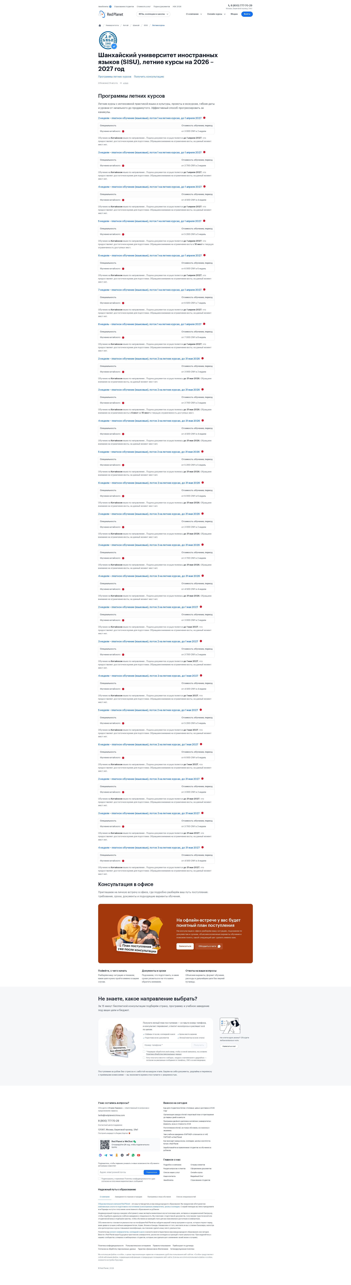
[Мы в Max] (100, 1155)
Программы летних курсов (114, 76)
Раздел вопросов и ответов (174, 1168)
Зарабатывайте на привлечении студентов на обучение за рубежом (187, 1149)
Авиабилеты (168, 1180)
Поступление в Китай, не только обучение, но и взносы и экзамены (186, 1129)
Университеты (112, 25)
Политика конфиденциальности (111, 1246)
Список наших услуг (171, 1172)
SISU (146, 25)
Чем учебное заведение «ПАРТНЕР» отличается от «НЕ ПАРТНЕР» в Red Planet (185, 1136)
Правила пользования (162, 1246)
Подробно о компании (172, 1165)
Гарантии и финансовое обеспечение (153, 1249)
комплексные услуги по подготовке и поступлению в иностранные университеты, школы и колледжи (139, 1207)
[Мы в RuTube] (128, 1155)
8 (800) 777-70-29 (241, 5)
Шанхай (136, 25)
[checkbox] (144, 1051)
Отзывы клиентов (198, 1165)
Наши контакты (169, 1176)
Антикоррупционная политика (182, 1249)
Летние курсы (158, 25)
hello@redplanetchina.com (111, 1115)
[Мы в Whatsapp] (133, 1155)
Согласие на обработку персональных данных (117, 1249)
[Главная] (99, 25)
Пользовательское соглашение (138, 1246)
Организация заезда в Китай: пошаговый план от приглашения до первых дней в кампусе (188, 1116)
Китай (125, 25)
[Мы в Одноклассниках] (117, 1155)
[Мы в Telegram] (106, 1155)
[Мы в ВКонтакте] (111, 1155)
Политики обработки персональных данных (164, 1054)
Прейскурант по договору (183, 1246)
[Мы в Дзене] (122, 1155)
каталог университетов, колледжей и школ (127, 1232)
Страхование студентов (200, 1180)
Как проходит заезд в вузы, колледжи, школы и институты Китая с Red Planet (186, 1142)
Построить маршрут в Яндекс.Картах (113, 1133)
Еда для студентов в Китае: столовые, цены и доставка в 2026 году (189, 1109)
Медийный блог (197, 1176)
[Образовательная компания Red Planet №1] (110, 14)
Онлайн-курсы (197, 1172)
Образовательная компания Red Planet (114, 1204)
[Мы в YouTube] (139, 1155)
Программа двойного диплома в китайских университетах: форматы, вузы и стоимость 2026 (187, 1122)
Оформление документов (201, 1168)
